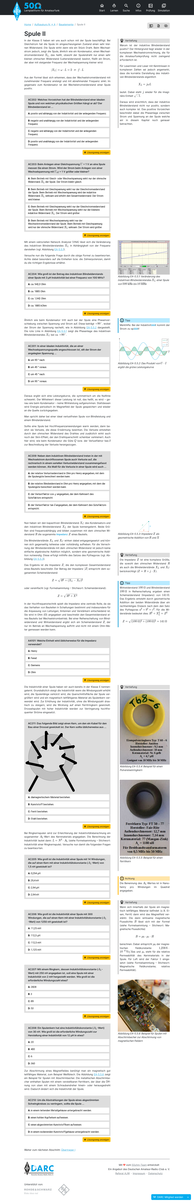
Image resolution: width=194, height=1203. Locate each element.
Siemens (35, 665)
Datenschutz (155, 1173)
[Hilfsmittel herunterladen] (158, 26)
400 (32, 1049)
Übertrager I (68, 1149)
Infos (138, 7)
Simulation (164, 7)
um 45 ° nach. (37, 374)
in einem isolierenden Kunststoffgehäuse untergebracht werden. (64, 1131)
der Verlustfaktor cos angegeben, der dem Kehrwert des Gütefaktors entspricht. (61, 495)
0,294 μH (35, 873)
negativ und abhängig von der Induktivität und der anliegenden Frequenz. (62, 133)
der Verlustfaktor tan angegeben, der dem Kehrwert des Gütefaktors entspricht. (67, 506)
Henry (33, 651)
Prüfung (150, 7)
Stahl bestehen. (39, 818)
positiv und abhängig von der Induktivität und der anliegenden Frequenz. (68, 113)
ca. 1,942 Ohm (38, 298)
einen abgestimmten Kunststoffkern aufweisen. (56, 1124)
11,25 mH (35, 928)
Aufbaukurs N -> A (44, 24)
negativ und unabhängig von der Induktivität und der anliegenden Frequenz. (63, 122)
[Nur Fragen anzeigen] (166, 26)
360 (32, 1063)
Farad (33, 658)
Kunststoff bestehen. (42, 804)
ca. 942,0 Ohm (38, 284)
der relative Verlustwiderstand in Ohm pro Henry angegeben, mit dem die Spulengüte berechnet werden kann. (66, 475)
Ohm (33, 672)
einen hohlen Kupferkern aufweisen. (49, 1117)
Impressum (139, 1173)
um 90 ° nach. (37, 360)
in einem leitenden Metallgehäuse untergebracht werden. (61, 1110)
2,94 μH (34, 887)
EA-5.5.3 (38, 558)
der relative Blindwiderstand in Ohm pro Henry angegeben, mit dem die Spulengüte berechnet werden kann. (66, 485)
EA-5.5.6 (99, 1074)
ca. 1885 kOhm (38, 305)
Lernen (114, 8)
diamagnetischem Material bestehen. (50, 797)
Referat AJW (122, 1173)
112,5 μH (35, 935)
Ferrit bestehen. (39, 811)
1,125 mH (35, 949)
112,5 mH (35, 942)
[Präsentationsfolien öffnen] (151, 26)
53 (32, 1008)
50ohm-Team (139, 1164)
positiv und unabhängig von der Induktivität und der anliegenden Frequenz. (63, 143)
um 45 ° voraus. (38, 367)
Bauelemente (66, 24)
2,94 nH (34, 894)
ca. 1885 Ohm (37, 291)
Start (102, 7)
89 (32, 1001)
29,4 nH (34, 880)
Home (27, 24)
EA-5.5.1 (59, 249)
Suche (126, 7)
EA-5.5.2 (92, 327)
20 (32, 1042)
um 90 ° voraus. (38, 381)
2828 (33, 987)
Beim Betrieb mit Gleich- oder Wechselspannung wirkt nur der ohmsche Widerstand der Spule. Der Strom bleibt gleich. (67, 180)
